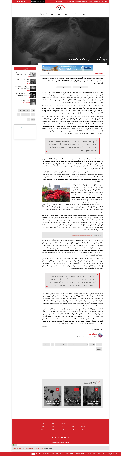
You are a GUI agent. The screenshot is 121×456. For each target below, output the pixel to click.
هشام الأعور (76, 397)
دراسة (83, 1)
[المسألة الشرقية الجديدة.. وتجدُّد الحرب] (92, 396)
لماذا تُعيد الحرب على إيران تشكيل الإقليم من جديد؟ (52, 402)
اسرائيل (28, 110)
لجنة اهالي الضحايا (46, 344)
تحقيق (95, 1)
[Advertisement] (72, 369)
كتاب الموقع (62, 1)
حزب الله (27, 115)
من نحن (57, 1)
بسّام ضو (97, 399)
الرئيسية (83, 13)
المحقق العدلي (71, 344)
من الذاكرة (74, 1)
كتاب (91, 1)
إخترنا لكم (69, 1)
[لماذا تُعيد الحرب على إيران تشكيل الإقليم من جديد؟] (53, 396)
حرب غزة (33, 115)
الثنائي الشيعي (92, 344)
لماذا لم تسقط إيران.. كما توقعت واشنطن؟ (22, 80)
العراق (59, 13)
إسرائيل (33, 110)
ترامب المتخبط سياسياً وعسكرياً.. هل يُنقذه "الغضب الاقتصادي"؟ (23, 73)
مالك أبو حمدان (56, 399)
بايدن (24, 110)
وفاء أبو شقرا (99, 73)
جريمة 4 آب (57, 344)
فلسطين (67, 13)
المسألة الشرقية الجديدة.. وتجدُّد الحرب (93, 402)
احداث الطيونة (99, 344)
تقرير (106, 1)
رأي (102, 1)
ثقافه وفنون (43, 13)
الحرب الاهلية (85, 344)
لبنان (75, 13)
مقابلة (79, 1)
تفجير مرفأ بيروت (64, 344)
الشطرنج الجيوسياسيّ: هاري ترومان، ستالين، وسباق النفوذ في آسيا (22, 87)
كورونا (83, 432)
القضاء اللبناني (78, 344)
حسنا (33, 454)
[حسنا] (119, 454)
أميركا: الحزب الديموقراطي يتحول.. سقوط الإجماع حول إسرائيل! (22, 94)
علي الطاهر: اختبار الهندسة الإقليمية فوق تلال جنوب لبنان (72, 401)
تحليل (99, 1)
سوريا (52, 13)
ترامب (20, 110)
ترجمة (87, 1)
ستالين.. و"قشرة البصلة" (24, 100)
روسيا (23, 115)
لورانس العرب (99, 349)
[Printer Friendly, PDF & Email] (44, 327)
